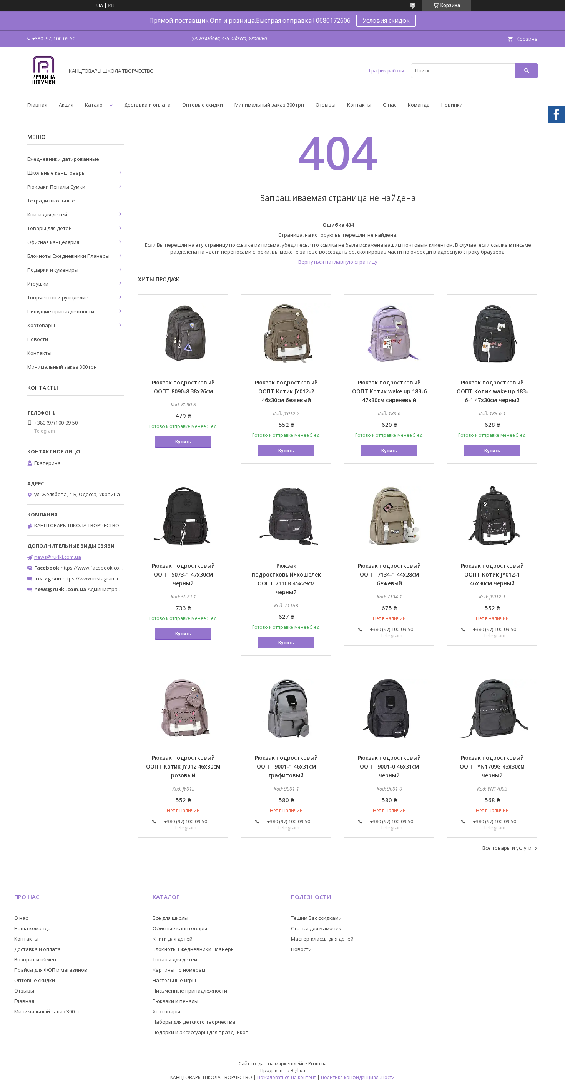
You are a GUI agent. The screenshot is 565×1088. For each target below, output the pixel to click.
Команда (419, 104)
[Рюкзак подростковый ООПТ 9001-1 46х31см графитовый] (286, 708)
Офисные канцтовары (180, 928)
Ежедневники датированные (63, 158)
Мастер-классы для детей (322, 938)
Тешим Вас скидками (316, 917)
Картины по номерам (179, 969)
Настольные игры (174, 980)
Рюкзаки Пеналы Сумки (56, 186)
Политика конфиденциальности (358, 1077)
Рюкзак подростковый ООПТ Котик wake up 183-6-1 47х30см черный (492, 391)
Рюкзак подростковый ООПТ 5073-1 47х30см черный (183, 574)
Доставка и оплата (147, 104)
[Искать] (526, 70)
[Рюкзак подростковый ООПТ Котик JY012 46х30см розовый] (183, 708)
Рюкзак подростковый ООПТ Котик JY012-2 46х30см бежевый (286, 391)
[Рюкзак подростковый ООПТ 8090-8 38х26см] (183, 333)
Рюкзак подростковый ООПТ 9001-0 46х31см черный (389, 766)
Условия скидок (386, 20)
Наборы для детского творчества (194, 1021)
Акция (66, 104)
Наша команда (32, 928)
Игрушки (37, 283)
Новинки (452, 104)
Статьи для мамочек (316, 928)
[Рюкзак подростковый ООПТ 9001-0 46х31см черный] (389, 708)
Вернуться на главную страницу (337, 261)
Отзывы (326, 104)
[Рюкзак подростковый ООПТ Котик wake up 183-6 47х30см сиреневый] (389, 333)
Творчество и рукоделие (57, 297)
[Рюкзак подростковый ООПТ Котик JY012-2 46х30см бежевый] (286, 333)
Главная (37, 104)
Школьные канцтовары (56, 172)
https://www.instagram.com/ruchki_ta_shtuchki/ (118, 578)
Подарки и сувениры (52, 269)
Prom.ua (317, 1063)
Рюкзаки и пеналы (175, 1001)
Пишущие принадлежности (60, 311)
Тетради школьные (51, 200)
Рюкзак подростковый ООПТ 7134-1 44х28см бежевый (389, 574)
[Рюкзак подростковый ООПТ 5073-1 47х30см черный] (183, 516)
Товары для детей (49, 228)
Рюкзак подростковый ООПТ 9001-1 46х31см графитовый (286, 766)
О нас (389, 104)
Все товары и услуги (507, 847)
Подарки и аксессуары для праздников (201, 1032)
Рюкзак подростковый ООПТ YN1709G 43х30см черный (492, 766)
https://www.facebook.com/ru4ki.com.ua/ (109, 567)
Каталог (95, 104)
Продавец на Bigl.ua (282, 1070)
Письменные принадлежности (190, 990)
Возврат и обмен (35, 959)
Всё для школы (170, 917)
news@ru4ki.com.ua (57, 557)
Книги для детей (47, 214)
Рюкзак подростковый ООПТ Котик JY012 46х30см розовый (183, 766)
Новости (37, 339)
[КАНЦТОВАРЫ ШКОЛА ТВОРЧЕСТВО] (43, 84)
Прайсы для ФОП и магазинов (50, 969)
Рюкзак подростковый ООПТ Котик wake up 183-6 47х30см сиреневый (389, 391)
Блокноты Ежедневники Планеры (68, 255)
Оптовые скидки (202, 104)
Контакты (359, 104)
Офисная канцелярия (53, 242)
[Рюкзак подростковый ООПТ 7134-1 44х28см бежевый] (389, 516)
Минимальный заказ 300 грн (269, 104)
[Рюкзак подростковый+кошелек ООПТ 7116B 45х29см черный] (286, 516)
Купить (183, 442)
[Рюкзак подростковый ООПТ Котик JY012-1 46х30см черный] (492, 516)
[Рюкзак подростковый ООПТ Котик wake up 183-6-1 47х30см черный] (492, 333)
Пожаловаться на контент (286, 1077)
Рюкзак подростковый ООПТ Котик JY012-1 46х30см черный (492, 574)
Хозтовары (41, 325)
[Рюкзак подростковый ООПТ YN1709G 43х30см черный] (492, 708)
